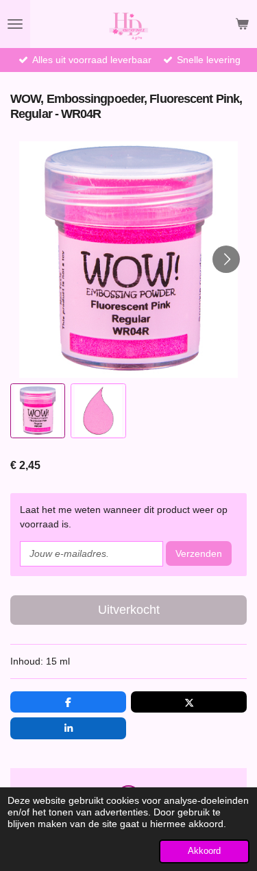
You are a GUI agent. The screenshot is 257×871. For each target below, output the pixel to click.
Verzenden (198, 553)
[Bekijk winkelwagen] (242, 24)
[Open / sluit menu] (15, 24)
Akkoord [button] (204, 851)
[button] (37, 410)
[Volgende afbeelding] (226, 259)
